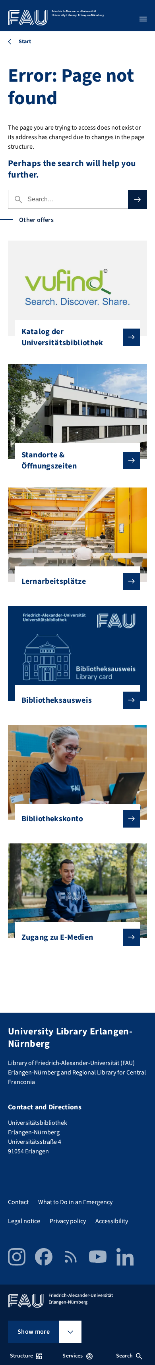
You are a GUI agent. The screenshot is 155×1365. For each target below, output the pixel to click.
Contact (18, 1202)
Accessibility (111, 1221)
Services (72, 1356)
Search (124, 1356)
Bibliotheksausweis (56, 700)
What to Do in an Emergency (75, 1202)
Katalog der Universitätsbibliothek (62, 337)
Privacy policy (68, 1221)
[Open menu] (143, 19)
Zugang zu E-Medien (57, 937)
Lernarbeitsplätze (53, 581)
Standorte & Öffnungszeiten (49, 460)
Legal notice (24, 1221)
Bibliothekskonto (52, 818)
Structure (21, 1356)
